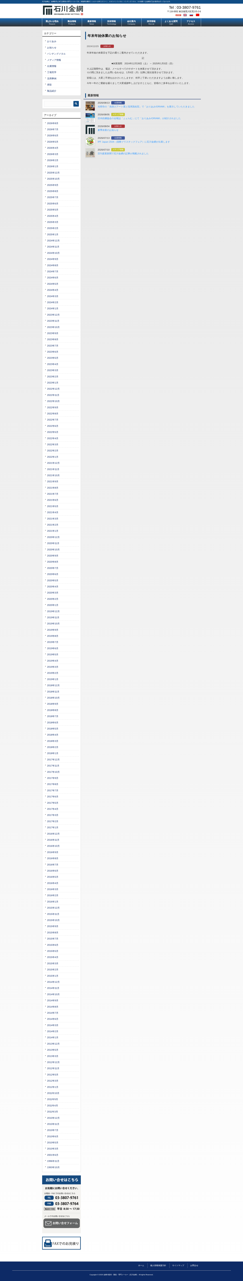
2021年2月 (52, 524)
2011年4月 (52, 1105)
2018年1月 (52, 753)
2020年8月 (52, 561)
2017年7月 (52, 790)
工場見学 (51, 72)
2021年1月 (52, 531)
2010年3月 (52, 1148)
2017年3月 (52, 815)
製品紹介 (51, 91)
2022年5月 (52, 432)
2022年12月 (53, 388)
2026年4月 (52, 148)
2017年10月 (53, 772)
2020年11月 (53, 543)
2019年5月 (52, 654)
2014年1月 (52, 1037)
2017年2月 (52, 821)
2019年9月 (52, 630)
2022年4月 (52, 438)
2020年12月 (53, 537)
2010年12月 (53, 1118)
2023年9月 (52, 333)
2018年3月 (52, 741)
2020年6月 (52, 574)
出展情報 (118, 103)
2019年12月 (53, 611)
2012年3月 (52, 1080)
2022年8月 (52, 413)
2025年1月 (52, 234)
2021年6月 (52, 500)
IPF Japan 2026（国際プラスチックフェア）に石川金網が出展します (134, 141)
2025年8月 (52, 191)
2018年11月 (53, 691)
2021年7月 (52, 494)
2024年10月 (53, 253)
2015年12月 (53, 907)
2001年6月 (52, 1155)
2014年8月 (52, 1006)
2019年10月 (53, 623)
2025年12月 (53, 172)
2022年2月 (52, 450)
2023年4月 (52, 364)
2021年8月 (52, 487)
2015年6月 (52, 945)
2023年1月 (52, 382)
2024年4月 (52, 290)
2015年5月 (52, 951)
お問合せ (194, 1265)
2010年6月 (52, 1136)
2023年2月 (52, 376)
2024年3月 (52, 296)
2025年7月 (52, 197)
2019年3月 (52, 667)
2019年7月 (52, 642)
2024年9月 (52, 259)
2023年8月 (52, 339)
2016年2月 (52, 895)
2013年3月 (52, 1056)
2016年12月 (53, 833)
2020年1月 (52, 605)
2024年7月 (52, 271)
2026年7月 (52, 129)
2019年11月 (53, 617)
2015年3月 (52, 963)
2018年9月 (52, 704)
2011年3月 (52, 1111)
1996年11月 (53, 1161)
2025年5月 (52, 209)
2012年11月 (53, 1068)
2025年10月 (53, 178)
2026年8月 (52, 123)
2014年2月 (52, 1031)
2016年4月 (52, 883)
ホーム (141, 1265)
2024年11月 (53, 246)
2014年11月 (53, 988)
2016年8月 (52, 858)
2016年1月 (52, 901)
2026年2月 (52, 160)
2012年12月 (53, 1062)
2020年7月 (52, 568)
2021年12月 (53, 463)
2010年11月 (53, 1124)
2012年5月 (52, 1074)
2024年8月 (52, 265)
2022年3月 (52, 444)
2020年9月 (52, 555)
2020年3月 (52, 592)
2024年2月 (52, 302)
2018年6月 (52, 722)
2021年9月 (52, 481)
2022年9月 (52, 407)
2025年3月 (52, 222)
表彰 (49, 84)
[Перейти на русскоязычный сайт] (192, 15)
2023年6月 (52, 351)
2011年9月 (52, 1099)
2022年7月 (52, 419)
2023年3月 (52, 370)
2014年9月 (52, 1000)
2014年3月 (52, 1025)
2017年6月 (52, 796)
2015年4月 (52, 957)
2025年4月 (52, 216)
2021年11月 (53, 469)
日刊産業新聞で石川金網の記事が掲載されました (123, 153)
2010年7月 (52, 1130)
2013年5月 (52, 1050)
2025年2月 (52, 228)
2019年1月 (52, 679)
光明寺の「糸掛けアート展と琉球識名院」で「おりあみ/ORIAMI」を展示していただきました (146, 106)
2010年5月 (52, 1142)
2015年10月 (53, 920)
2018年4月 (52, 734)
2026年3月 (52, 154)
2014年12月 (53, 982)
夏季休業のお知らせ (108, 130)
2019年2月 (52, 673)
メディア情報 (118, 114)
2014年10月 (53, 994)
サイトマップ (178, 1265)
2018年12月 (53, 685)
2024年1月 (52, 308)
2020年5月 (52, 580)
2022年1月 (52, 457)
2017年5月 (52, 803)
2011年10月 (53, 1093)
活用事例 (51, 78)
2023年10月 (53, 327)
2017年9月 (52, 778)
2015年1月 (52, 976)
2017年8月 (52, 784)
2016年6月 (52, 870)
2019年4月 (52, 660)
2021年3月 (52, 518)
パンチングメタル (56, 53)
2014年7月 (52, 1013)
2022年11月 (53, 395)
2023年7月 (52, 345)
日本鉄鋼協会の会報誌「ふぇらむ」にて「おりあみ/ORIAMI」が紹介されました (139, 118)
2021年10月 (53, 475)
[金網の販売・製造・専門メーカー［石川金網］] (63, 14)
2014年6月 (52, 1019)
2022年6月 (52, 426)
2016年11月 (53, 840)
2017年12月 (53, 759)
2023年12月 (53, 314)
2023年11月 (53, 321)
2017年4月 (52, 809)
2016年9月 (52, 852)
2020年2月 (52, 599)
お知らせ (107, 46)
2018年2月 (52, 747)
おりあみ (51, 41)
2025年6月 (52, 203)
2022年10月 (53, 401)
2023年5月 (52, 358)
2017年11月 (53, 765)
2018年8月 (52, 710)
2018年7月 (52, 716)
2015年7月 (52, 938)
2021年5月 (52, 506)
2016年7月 (52, 864)
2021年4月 (52, 512)
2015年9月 (52, 926)
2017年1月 (52, 827)
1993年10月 (53, 1167)
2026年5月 (52, 141)
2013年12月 (53, 1043)
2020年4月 (52, 586)
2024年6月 (52, 277)
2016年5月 (52, 877)
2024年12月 (53, 240)
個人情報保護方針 (158, 1265)
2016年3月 (52, 889)
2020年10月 (53, 549)
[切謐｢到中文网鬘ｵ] (198, 15)
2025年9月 (52, 185)
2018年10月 (53, 697)
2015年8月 (52, 932)
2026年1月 (52, 166)
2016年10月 (53, 846)
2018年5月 (52, 728)
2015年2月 (52, 969)
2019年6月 (52, 648)
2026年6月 (52, 135)
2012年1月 (52, 1087)
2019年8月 (52, 636)
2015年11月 (53, 914)
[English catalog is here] (185, 15)
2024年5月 (52, 284)
